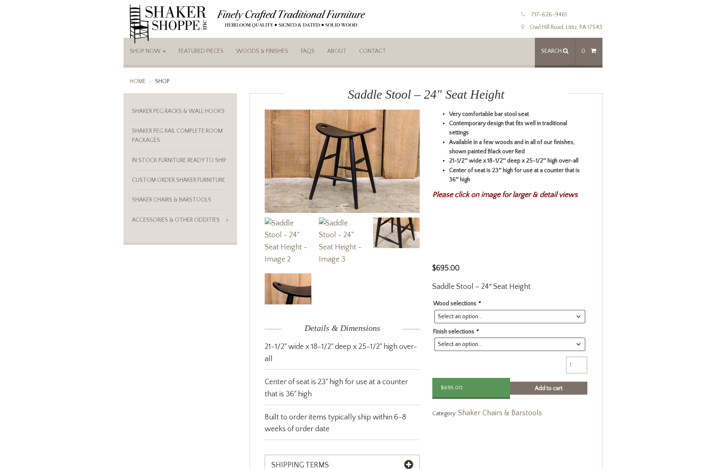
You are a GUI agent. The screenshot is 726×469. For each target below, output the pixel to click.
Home (138, 81)
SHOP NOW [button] (146, 51)
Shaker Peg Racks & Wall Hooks (178, 111)
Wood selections (456, 303)
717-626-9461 (549, 14)
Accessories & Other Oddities (176, 220)
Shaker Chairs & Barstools (500, 413)
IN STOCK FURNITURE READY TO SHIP (179, 160)
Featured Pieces (201, 51)
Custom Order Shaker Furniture (178, 180)
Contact (372, 51)
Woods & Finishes (262, 51)
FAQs (308, 51)
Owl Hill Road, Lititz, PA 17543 (566, 27)
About (337, 51)
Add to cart (549, 388)
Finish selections (455, 331)
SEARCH (552, 51)
